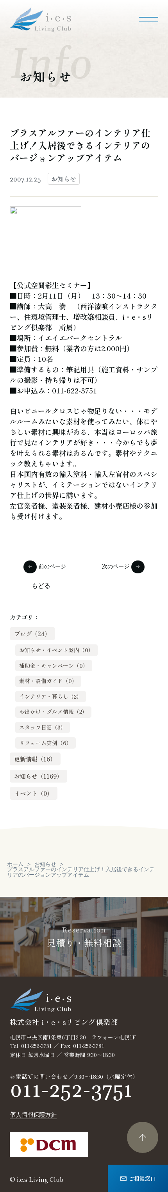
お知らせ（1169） (38, 776)
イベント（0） (33, 793)
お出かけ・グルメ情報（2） (53, 711)
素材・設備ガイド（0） (48, 681)
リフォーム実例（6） (45, 743)
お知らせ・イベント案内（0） (56, 650)
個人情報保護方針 (33, 1114)
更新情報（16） (35, 758)
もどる (41, 586)
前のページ (52, 566)
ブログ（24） (32, 633)
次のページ (115, 566)
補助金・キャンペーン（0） (53, 665)
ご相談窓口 (142, 1178)
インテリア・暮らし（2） (50, 696)
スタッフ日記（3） (42, 727)
